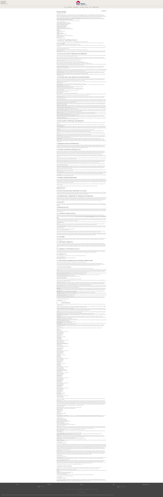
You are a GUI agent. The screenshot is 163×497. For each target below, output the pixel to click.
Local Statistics (82, 7)
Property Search (70, 7)
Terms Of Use (67, 489)
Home (65, 7)
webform (61, 442)
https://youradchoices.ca (62, 187)
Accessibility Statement (83, 489)
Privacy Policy (74, 489)
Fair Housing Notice (94, 489)
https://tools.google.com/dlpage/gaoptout (97, 173)
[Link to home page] (81, 3)
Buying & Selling (76, 7)
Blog (90, 7)
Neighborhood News (95, 7)
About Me (87, 7)
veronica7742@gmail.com (4, 3)
